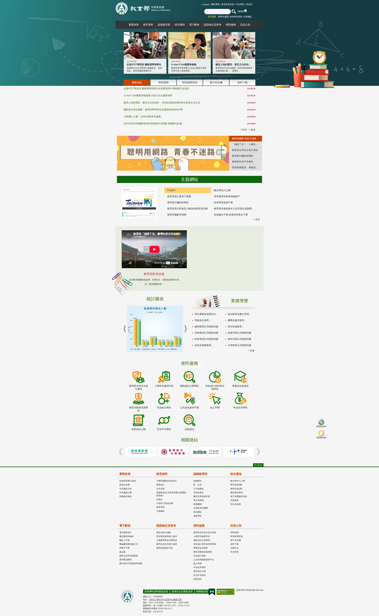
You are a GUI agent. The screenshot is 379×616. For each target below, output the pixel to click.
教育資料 (162, 473)
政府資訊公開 (199, 571)
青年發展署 (198, 500)
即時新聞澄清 (236, 536)
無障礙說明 (202, 591)
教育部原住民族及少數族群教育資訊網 (187, 208)
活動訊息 (234, 548)
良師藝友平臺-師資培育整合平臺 (231, 214)
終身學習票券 (236, 16)
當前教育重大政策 (127, 481)
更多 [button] (253, 130)
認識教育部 (200, 473)
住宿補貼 (247, 16)
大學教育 (232, 345)
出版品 (159, 499)
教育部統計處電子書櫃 (179, 196)
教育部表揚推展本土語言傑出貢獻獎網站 (235, 208)
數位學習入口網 (222, 190)
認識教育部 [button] (164, 24)
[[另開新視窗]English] (139, 202)
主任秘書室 (198, 488)
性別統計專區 (199, 556)
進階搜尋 (242, 11)
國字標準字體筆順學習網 (130, 563)
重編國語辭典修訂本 (128, 544)
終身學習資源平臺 (223, 202)
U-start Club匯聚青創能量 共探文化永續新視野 (148, 95)
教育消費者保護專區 (202, 552)
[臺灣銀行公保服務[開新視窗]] (173, 452)
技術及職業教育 (203, 345)
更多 (252, 350)
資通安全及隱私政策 (182, 591)
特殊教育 (199, 333)
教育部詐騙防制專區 (178, 202)
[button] (233, 11)
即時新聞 (234, 532)
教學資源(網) (236, 488)
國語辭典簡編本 (126, 536)
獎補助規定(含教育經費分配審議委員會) (171, 494)
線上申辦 (197, 563)
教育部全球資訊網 (142, 8)
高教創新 (234, 500)
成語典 (122, 552)
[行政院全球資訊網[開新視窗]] (205, 452)
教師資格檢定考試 (164, 548)
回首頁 (249, 4)
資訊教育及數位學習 (238, 314)
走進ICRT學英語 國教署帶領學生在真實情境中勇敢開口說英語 (156, 88)
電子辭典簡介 (125, 532)
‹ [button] (124, 329)
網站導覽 (215, 4)
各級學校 (197, 516)
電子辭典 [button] (194, 24)
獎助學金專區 (236, 492)
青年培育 (232, 339)
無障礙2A (225, 592)
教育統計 (160, 484)
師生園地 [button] (180, 24)
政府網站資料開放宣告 (156, 591)
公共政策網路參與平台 (203, 559)
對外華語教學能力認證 (166, 536)
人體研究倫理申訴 (201, 536)
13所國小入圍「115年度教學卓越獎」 (143, 116)
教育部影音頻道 (154, 274)
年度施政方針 (125, 488)
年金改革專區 (199, 567)
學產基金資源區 (200, 548)
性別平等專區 (199, 575)
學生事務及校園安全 (205, 314)
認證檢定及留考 (166, 525)
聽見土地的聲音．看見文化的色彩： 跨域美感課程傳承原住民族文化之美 (162, 102)
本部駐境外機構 (200, 508)
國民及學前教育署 (201, 496)
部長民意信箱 (227, 4)
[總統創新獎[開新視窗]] (140, 452)
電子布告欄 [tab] (216, 82)
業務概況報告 (125, 496)
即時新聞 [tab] (163, 82)
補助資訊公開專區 (201, 540)
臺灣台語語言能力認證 (166, 544)
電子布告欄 (235, 540)
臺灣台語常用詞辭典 (128, 556)
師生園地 (236, 473)
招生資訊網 (235, 504)
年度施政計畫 (125, 492)
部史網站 (197, 512)
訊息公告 (236, 525)
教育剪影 (160, 507)
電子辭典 (125, 525)
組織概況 (197, 481)
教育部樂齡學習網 (176, 214)
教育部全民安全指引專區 (204, 532)
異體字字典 (124, 548)
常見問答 (240, 4)
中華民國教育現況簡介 (166, 481)
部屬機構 (197, 504)
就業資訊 (197, 579)
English (205, 4)
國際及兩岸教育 (236, 320)
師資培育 (232, 333)
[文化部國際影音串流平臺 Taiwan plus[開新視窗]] (238, 452)
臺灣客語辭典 (125, 559)
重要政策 (125, 473)
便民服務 (199, 525)
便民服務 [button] (231, 24)
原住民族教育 (235, 326)
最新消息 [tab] (137, 82)
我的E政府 (212, 592)
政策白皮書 (124, 484)
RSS (244, 130)
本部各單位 (198, 492)
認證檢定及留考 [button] (212, 24)
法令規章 (160, 488)
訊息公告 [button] (245, 24)
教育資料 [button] (148, 24)
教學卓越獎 (223, 16)
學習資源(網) (236, 484)
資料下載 (234, 544)
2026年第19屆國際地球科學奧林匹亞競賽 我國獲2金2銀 (153, 123)
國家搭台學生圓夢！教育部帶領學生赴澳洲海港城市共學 (153, 109)
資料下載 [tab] (242, 82)
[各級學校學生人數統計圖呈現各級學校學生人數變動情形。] (155, 328)
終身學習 (199, 339)
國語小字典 (124, 540)
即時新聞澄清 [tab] (189, 82)
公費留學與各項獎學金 (166, 540)
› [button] (185, 329)
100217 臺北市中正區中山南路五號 (165, 599)
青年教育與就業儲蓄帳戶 (227, 196)
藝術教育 (199, 326)
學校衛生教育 (202, 320)
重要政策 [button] (134, 24)
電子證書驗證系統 (238, 496)
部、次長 (197, 484)
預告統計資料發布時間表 (204, 544)
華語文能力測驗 (163, 532)
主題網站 (160, 511)
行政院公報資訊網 (164, 503)
